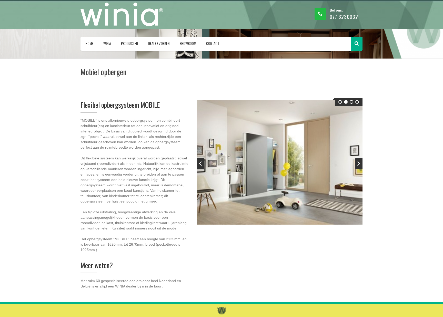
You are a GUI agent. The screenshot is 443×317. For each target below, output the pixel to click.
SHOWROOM (187, 43)
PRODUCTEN (129, 43)
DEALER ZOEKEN (158, 43)
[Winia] (122, 14)
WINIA (107, 43)
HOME (89, 43)
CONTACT (212, 43)
